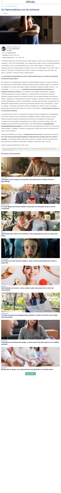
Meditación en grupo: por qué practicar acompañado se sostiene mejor (27, 369)
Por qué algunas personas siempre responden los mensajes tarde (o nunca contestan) (28, 207)
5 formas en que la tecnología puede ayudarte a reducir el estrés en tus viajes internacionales (29, 316)
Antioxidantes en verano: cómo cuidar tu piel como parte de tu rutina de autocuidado (27, 289)
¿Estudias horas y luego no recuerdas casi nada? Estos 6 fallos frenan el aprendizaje (27, 180)
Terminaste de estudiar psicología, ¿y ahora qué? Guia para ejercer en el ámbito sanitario (30, 343)
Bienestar (3, 286)
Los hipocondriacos (15, 89)
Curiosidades (4, 259)
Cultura (3, 6)
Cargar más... (30, 373)
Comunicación (5, 205)
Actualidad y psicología (11, 6)
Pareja (3, 232)
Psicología (4, 177)
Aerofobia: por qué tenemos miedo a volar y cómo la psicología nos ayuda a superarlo (29, 262)
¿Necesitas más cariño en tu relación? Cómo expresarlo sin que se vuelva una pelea (29, 235)
